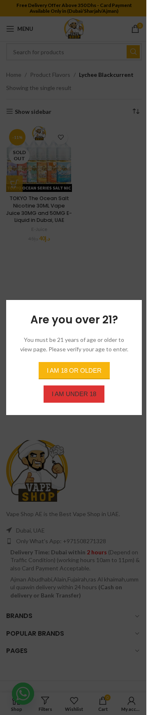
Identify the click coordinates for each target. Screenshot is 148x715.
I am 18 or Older (74, 370)
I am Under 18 (74, 393)
